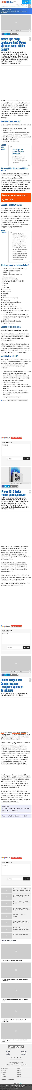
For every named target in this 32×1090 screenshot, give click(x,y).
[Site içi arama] (20, 1057)
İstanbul (3, 747)
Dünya (19, 1076)
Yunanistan (6, 806)
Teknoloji (20, 1068)
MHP (2, 733)
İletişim (8, 1054)
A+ (30, 38)
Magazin (4, 1072)
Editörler (8, 1051)
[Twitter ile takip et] (14, 1057)
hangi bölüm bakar (12, 400)
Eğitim (19, 1070)
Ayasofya (23, 733)
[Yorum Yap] (17, 34)
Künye (8, 1053)
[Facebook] (3, 34)
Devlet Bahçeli (16, 733)
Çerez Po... (23, 1054)
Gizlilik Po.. (24, 1053)
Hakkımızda (8, 1050)
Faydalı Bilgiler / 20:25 (14, 5)
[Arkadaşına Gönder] (11, 34)
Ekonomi (4, 1076)
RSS (24, 1050)
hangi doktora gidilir (22, 400)
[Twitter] (5, 34)
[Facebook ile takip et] (11, 1057)
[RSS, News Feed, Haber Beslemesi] (17, 1057)
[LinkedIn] (8, 34)
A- (30, 40)
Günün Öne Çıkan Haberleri (7, 1079)
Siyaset (4, 1070)
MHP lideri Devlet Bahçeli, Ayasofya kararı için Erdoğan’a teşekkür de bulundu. (14, 694)
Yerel (19, 1074)
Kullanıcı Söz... (24, 1051)
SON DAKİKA (5, 1068)
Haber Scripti (16, 1083)
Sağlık (19, 1072)
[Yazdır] (14, 34)
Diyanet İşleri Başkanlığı (14, 777)
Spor (3, 1074)
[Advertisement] (16, 83)
